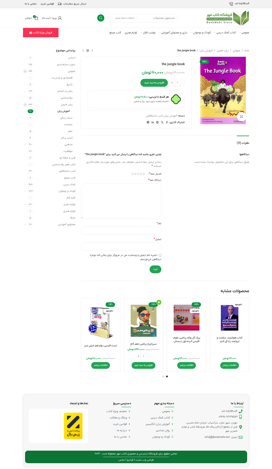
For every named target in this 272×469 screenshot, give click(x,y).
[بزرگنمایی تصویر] (241, 116)
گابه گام (71, 198)
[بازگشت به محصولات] (87, 51)
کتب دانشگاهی (154, 116)
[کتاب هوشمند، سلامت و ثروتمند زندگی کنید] (229, 317)
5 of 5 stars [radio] (132, 174)
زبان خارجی (223, 50)
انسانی (71, 58)
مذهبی (68, 144)
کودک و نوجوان (67, 191)
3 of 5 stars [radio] (138, 174)
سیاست (68, 124)
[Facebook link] (167, 122)
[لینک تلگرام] (148, 122)
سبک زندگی (66, 118)
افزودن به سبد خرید (154, 82)
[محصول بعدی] (83, 51)
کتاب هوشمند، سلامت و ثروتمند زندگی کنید (229, 339)
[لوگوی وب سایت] (227, 18)
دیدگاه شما (154, 180)
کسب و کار (67, 138)
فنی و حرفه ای (67, 158)
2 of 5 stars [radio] (141, 174)
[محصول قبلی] (92, 51)
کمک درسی (69, 184)
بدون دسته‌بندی (66, 64)
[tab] (243, 141)
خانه (246, 50)
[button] (143, 365)
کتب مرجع (69, 178)
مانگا (72, 218)
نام (159, 223)
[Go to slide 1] (167, 376)
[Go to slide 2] (163, 376)
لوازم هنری (69, 211)
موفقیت (68, 151)
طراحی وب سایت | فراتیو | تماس (136, 460)
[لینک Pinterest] (157, 122)
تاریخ (70, 84)
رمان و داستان (65, 91)
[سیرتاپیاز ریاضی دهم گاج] (143, 321)
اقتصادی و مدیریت (62, 78)
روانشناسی (67, 98)
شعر (70, 131)
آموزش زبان (206, 50)
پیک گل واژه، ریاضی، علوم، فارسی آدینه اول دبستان (186, 339)
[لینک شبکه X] (162, 122)
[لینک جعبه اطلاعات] (239, 4)
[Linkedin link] (152, 122)
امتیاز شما (155, 173)
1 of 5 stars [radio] (143, 174)
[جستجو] (100, 18)
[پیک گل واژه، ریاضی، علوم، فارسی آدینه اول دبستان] (186, 317)
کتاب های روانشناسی (63, 164)
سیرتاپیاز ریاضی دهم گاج (143, 344)
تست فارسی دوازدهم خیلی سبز (100, 345)
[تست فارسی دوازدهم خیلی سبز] (100, 321)
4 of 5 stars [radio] (135, 174)
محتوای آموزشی (66, 224)
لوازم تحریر (69, 204)
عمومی (236, 50)
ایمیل (157, 239)
